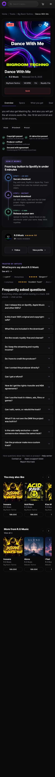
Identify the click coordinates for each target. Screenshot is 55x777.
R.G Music (19, 235)
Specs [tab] (22, 103)
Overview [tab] (9, 103)
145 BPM (27, 83)
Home (4, 14)
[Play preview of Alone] (33, 546)
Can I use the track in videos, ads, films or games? (25, 399)
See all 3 (5, 271)
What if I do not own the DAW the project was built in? (24, 420)
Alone (27, 559)
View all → (8, 533)
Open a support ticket (34, 459)
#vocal (27, 127)
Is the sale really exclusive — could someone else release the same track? (23, 432)
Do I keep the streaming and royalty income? (22, 348)
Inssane (7, 504)
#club (6, 127)
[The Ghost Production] (3, 4)
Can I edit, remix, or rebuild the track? (23, 409)
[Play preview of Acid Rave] (33, 492)
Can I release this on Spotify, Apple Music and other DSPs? (25, 306)
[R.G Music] (8, 237)
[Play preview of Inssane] (13, 492)
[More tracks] (48, 477)
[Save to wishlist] (40, 25)
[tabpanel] (27, 120)
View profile (38, 250)
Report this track (27, 462)
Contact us (16, 459)
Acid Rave (29, 504)
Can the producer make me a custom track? (22, 443)
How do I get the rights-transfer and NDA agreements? (24, 387)
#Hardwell (16, 127)
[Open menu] (50, 4)
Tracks (12, 14)
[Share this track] (46, 25)
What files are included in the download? (24, 329)
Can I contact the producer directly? (22, 367)
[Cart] (42, 4)
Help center (47, 456)
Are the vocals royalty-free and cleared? (24, 337)
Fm (36, 83)
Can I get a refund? (14, 376)
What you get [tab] (37, 103)
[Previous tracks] (43, 477)
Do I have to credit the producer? (20, 358)
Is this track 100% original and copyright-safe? (25, 318)
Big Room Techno (25, 14)
